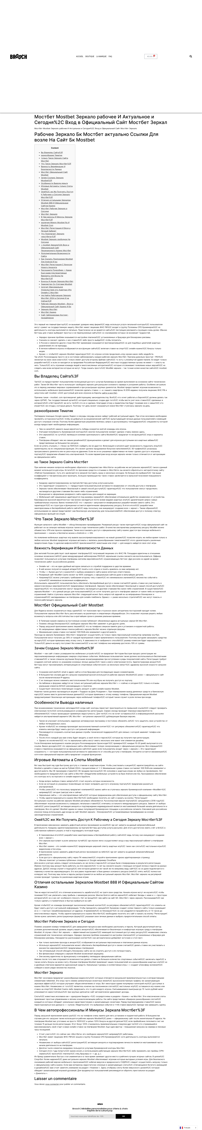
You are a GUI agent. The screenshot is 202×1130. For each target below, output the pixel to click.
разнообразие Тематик (51, 155)
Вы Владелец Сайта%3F (52, 152)
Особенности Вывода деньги (54, 183)
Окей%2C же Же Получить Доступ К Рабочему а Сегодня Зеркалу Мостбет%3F (57, 194)
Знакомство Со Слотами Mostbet (56, 284)
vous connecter (52, 1084)
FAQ (110, 56)
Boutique (89, 56)
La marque (101, 56)
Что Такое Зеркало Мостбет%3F (56, 163)
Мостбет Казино (48, 312)
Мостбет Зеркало (49, 214)
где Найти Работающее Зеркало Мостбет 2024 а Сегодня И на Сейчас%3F (56, 298)
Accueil (79, 56)
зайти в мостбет (109, 393)
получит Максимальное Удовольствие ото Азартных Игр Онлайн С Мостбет (56, 290)
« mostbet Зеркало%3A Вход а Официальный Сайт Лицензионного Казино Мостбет (56, 248)
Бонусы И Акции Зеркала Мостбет (57, 281)
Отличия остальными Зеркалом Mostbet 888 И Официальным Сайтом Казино (56, 203)
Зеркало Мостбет (49, 309)
